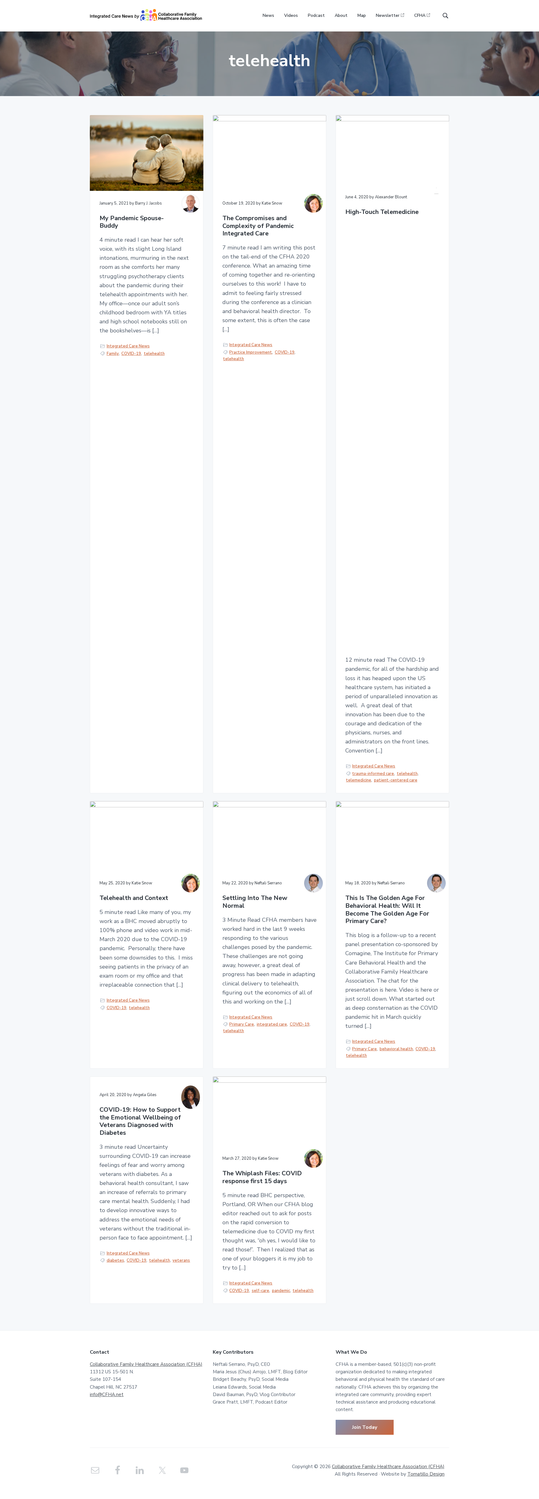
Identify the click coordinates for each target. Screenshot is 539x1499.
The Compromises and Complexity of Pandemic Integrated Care (258, 226)
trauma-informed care (373, 773)
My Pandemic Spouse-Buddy (132, 222)
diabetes (115, 1260)
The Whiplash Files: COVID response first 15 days (262, 1177)
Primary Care (241, 1024)
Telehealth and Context (134, 898)
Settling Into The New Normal (254, 902)
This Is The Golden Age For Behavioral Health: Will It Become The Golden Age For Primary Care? (387, 909)
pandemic (281, 1290)
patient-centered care (395, 780)
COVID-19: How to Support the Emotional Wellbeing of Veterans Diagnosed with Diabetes (140, 1121)
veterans (181, 1260)
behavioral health (396, 1049)
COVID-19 (131, 353)
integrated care (272, 1024)
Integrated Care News (128, 346)
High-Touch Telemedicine (382, 212)
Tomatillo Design (425, 1474)
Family (113, 353)
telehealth (154, 353)
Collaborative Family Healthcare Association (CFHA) (146, 1364)
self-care (260, 1290)
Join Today (364, 1427)
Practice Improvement (250, 352)
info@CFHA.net (107, 1394)
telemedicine (358, 780)
